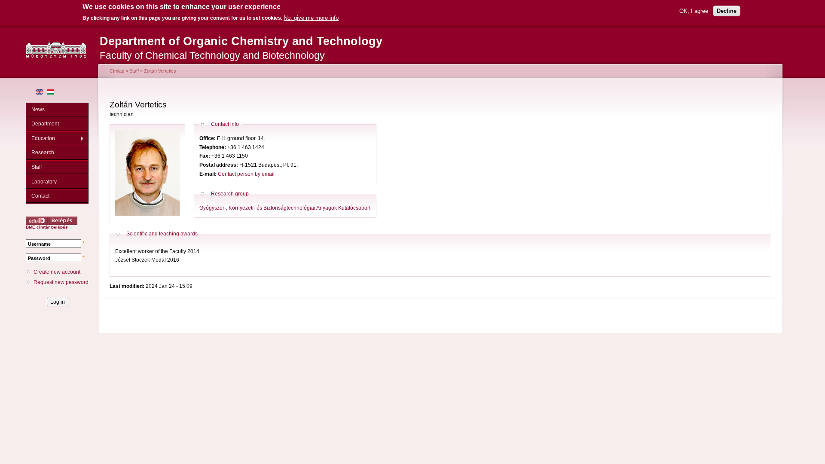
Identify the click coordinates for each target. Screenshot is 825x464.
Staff (36, 167)
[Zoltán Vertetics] (39, 93)
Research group (230, 194)
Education (40, 138)
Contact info (225, 124)
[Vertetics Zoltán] (50, 93)
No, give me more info (311, 18)
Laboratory (44, 182)
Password (39, 258)
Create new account (57, 272)
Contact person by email (246, 174)
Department (45, 124)
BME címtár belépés (47, 227)
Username (39, 244)
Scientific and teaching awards (162, 234)
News (38, 110)
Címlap (117, 70)
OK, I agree (693, 11)
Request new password (61, 282)
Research (42, 153)
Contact (40, 196)
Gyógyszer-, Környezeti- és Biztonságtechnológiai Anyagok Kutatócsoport (284, 208)
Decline (726, 11)
